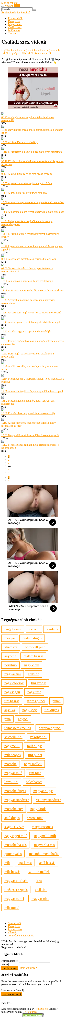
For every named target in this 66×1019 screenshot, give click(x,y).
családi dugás (32, 638)
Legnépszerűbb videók (21, 53)
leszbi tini (11, 782)
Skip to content (9, 2)
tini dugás (52, 710)
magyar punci (14, 899)
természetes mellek (17, 728)
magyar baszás (44, 845)
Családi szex (14, 27)
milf (7, 863)
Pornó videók (15, 18)
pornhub (10, 665)
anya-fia (10, 656)
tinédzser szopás (16, 890)
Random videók (42, 53)
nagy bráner (12, 629)
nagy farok (38, 809)
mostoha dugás (15, 791)
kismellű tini (13, 737)
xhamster (10, 647)
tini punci (35, 755)
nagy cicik (31, 665)
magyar (9, 638)
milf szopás (12, 755)
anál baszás (47, 863)
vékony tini (38, 737)
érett (39, 881)
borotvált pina (35, 647)
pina (7, 719)
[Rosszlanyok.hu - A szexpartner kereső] (33, 108)
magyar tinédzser (16, 800)
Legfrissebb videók (11, 50)
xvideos (52, 629)
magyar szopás (42, 827)
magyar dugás (43, 791)
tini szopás (38, 683)
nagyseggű (12, 692)
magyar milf (13, 773)
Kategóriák (14, 21)
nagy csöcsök (14, 683)
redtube (33, 674)
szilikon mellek (39, 872)
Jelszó (4, 964)
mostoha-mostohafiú (44, 854)
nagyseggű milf (15, 836)
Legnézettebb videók (34, 50)
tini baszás (11, 701)
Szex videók (14, 923)
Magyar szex (15, 24)
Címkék (12, 932)
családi (34, 629)
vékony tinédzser (48, 800)
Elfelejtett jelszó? (28, 967)
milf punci (11, 907)
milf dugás (34, 746)
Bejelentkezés (8, 12)
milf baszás (12, 872)
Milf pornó (14, 30)
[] (34, 10)
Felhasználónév (9, 960)
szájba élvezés (14, 827)
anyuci (23, 719)
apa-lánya (25, 863)
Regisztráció (23, 12)
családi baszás (33, 656)
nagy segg (29, 710)
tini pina (35, 773)
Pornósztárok (15, 929)
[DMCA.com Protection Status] (33, 1016)
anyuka (9, 710)
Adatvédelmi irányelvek (21, 935)
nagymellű (12, 746)
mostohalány (13, 809)
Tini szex (13, 33)
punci (56, 701)
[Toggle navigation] (2, 6)
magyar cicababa (16, 881)
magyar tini (12, 674)
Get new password (12, 994)
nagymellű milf (45, 836)
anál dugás (12, 818)
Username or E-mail (12, 990)
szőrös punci (36, 701)
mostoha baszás (15, 845)
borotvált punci (50, 728)
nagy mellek (33, 764)
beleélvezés (34, 782)
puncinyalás (13, 854)
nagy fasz (34, 692)
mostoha (10, 764)
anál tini (41, 890)
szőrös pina (35, 818)
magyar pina (40, 899)
